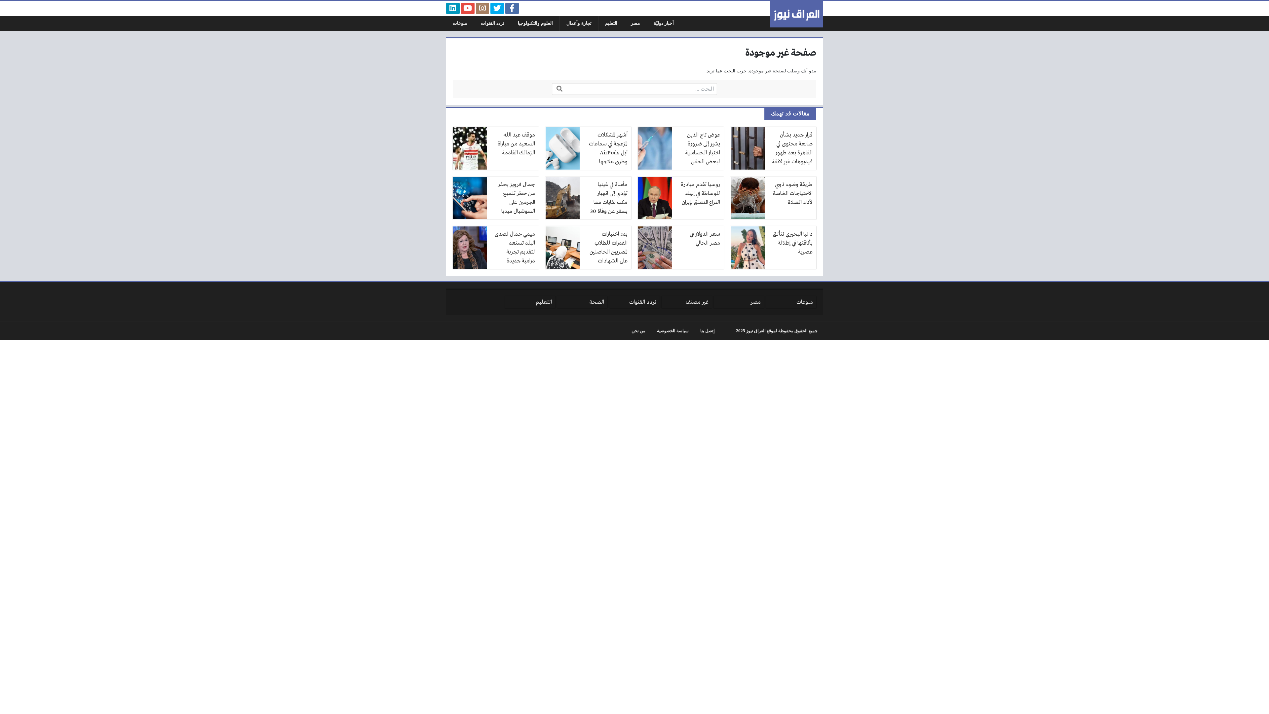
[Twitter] (497, 8)
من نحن (638, 331)
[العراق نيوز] (796, 14)
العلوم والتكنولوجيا (535, 23)
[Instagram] (482, 8)
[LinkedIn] (453, 8)
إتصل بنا (707, 331)
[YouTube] (468, 8)
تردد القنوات (492, 23)
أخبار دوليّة (664, 23)
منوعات (460, 23)
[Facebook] (512, 8)
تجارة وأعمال (579, 23)
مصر (635, 23)
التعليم (611, 23)
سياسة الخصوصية (673, 331)
